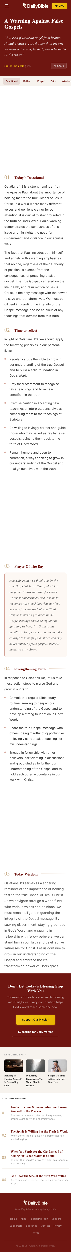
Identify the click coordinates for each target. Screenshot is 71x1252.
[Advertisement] (35, 131)
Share (60, 65)
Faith (53, 81)
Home (13, 1218)
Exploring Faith (39, 1218)
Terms (35, 1232)
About (24, 1218)
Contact (45, 1225)
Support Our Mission (35, 1019)
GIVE (61, 5)
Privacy (58, 1225)
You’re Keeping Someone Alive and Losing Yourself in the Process (39, 1109)
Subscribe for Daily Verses (35, 1032)
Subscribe (31, 1225)
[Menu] (7, 5)
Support (56, 1218)
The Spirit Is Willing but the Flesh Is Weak (39, 1131)
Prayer (41, 81)
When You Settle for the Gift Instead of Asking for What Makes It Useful (37, 1154)
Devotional (11, 81)
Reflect (27, 81)
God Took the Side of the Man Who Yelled (38, 1176)
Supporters (16, 1225)
